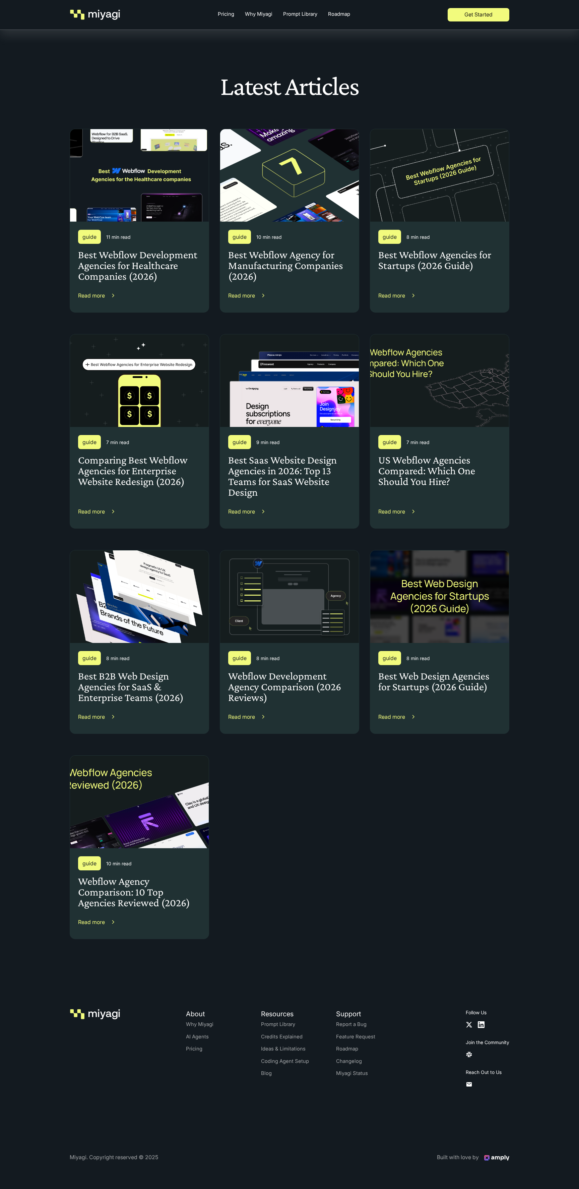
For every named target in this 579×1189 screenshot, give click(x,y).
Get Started (478, 14)
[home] (95, 14)
